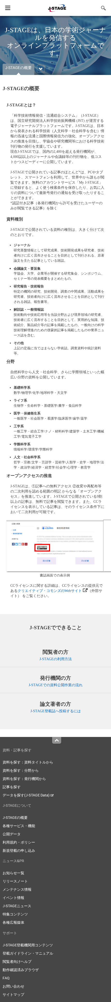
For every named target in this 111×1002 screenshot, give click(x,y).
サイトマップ (13, 994)
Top (56, 740)
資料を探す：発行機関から (24, 778)
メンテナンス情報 (17, 889)
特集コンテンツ (15, 914)
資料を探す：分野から (21, 770)
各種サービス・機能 (19, 825)
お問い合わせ (13, 986)
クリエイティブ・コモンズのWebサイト (50, 591)
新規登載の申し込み (19, 850)
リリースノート (15, 881)
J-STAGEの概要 (15, 817)
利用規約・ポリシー (19, 842)
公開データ (12, 833)
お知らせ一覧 (13, 872)
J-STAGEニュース (17, 905)
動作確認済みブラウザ (21, 969)
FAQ (6, 977)
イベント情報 (13, 897)
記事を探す (12, 786)
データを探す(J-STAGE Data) (26, 795)
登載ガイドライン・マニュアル (28, 953)
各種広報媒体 (13, 922)
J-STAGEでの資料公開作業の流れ (56, 685)
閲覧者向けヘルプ (17, 961)
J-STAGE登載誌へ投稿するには (55, 711)
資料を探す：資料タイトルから (28, 762)
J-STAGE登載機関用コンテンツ (28, 944)
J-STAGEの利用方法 (55, 659)
